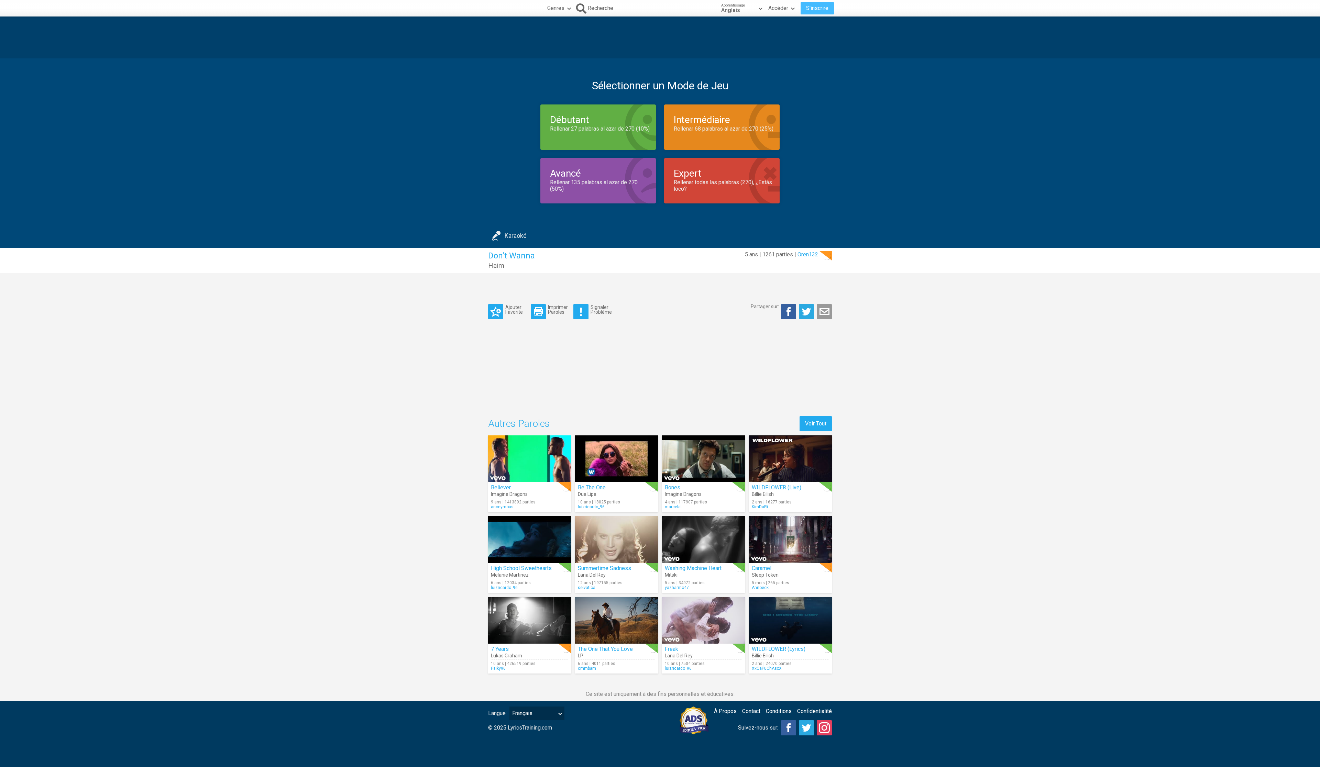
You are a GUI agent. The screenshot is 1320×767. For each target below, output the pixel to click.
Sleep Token (765, 575)
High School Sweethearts (521, 568)
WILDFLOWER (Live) (776, 487)
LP (580, 655)
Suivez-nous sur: (758, 727)
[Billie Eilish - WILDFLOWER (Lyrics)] (790, 620)
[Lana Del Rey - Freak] (703, 620)
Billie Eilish (763, 494)
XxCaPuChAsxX (767, 668)
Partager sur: (765, 306)
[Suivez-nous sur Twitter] (806, 727)
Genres (555, 8)
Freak (671, 649)
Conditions (779, 711)
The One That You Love (605, 649)
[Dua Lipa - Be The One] (616, 458)
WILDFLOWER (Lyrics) (778, 649)
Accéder (778, 8)
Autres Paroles (519, 423)
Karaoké (516, 235)
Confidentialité (814, 711)
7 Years (500, 649)
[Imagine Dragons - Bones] (703, 458)
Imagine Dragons (509, 494)
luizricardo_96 (591, 506)
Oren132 (808, 254)
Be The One (592, 487)
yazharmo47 (677, 587)
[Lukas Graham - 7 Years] (529, 620)
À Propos (725, 711)
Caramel (761, 568)
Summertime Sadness (604, 568)
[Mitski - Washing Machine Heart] (703, 539)
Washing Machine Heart (693, 568)
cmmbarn (587, 668)
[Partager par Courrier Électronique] (824, 311)
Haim (496, 266)
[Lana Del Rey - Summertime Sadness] (616, 539)
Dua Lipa (587, 494)
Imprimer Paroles (558, 309)
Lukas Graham (506, 655)
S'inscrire (817, 8)
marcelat (673, 506)
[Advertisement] (660, 37)
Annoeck (760, 587)
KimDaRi (760, 506)
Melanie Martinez (510, 575)
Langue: (497, 713)
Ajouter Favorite (514, 309)
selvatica (586, 587)
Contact (751, 711)
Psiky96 (498, 668)
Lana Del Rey (592, 575)
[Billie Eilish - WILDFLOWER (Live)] (790, 458)
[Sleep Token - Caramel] (790, 539)
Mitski (671, 575)
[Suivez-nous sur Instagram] (824, 727)
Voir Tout (815, 423)
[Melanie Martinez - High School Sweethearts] (529, 539)
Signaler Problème (601, 309)
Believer (501, 487)
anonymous (502, 506)
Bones (672, 487)
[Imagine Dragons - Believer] (529, 458)
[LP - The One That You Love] (616, 620)
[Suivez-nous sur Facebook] (788, 727)
